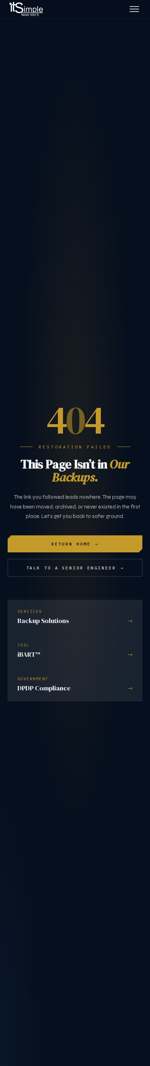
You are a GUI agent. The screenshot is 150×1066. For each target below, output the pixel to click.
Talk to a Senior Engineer (75, 567)
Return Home (75, 544)
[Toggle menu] (134, 9)
